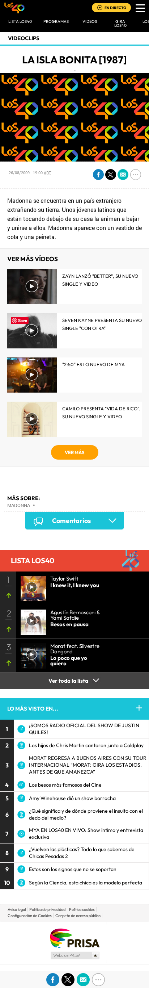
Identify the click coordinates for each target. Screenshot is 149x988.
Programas (56, 21)
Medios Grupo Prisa (75, 955)
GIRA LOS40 (120, 23)
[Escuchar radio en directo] (99, 8)
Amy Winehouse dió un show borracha (72, 798)
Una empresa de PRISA (74, 938)
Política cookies (82, 909)
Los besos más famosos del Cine (65, 785)
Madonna (18, 505)
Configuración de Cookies (30, 915)
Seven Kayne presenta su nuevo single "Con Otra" (102, 324)
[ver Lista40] (31, 620)
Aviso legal (17, 909)
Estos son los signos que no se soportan (72, 869)
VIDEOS (89, 21)
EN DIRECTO (115, 7)
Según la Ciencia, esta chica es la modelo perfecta (85, 882)
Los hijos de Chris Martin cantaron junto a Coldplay (86, 745)
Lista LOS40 (20, 21)
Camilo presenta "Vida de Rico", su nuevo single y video (101, 412)
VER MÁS (75, 452)
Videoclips (23, 38)
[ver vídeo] (31, 586)
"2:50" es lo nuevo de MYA (93, 364)
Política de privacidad (47, 909)
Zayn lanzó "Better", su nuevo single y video (100, 280)
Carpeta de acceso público (78, 915)
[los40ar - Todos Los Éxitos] (14, 7)
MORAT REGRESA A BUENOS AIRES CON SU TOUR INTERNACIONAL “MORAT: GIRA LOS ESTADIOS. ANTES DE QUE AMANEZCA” (87, 765)
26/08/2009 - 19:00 (30, 172)
